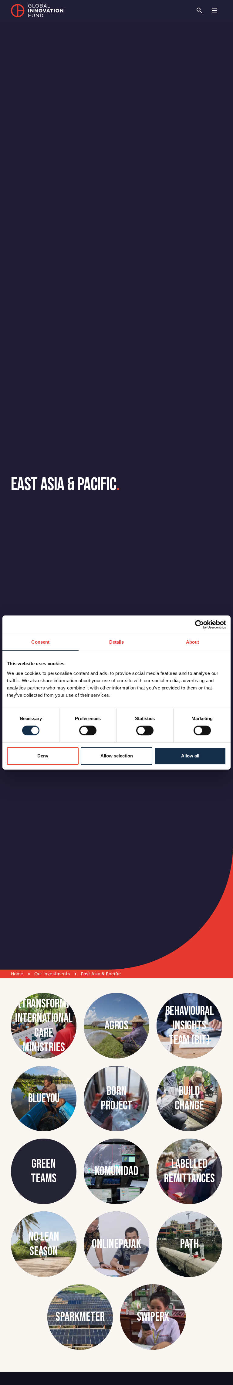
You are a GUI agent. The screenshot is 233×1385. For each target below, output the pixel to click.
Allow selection (116, 755)
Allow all (190, 755)
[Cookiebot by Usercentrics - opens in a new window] (199, 624)
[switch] (87, 730)
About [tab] (192, 642)
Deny (42, 755)
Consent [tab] (40, 642)
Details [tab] (116, 642)
